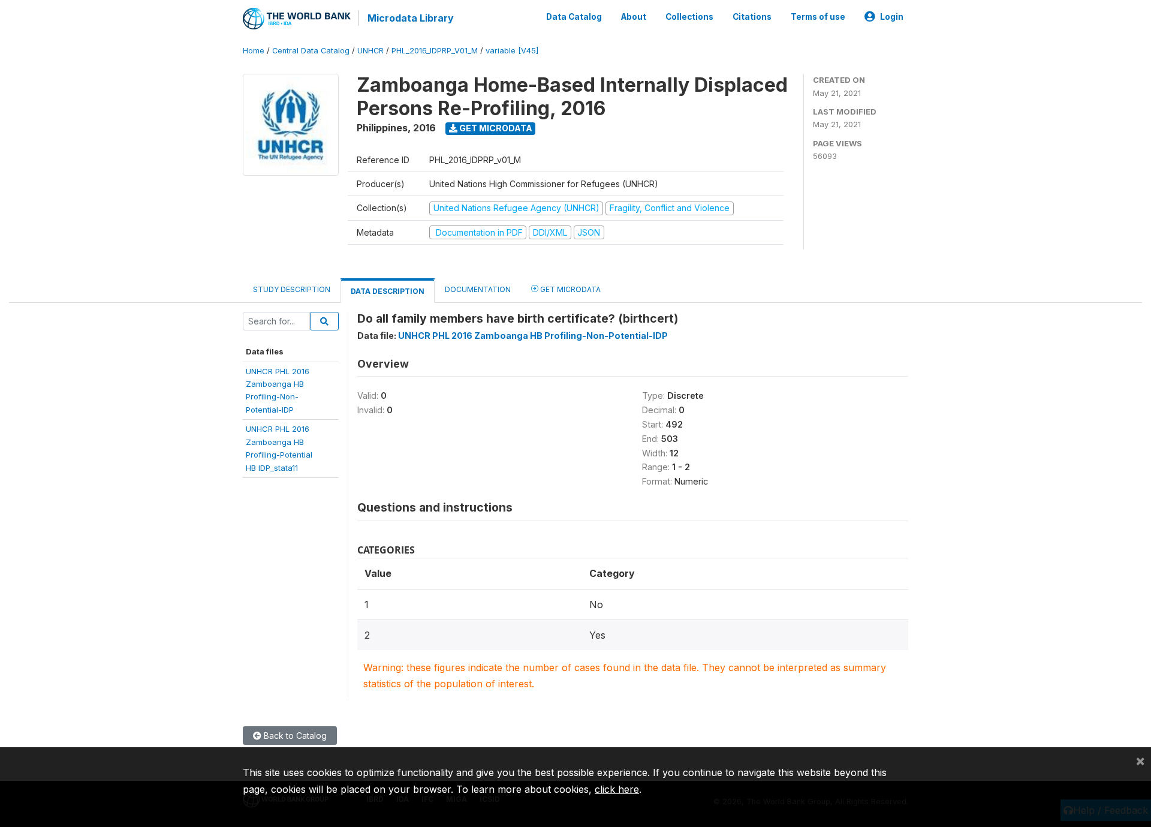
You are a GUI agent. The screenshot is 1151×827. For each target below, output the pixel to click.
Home (253, 50)
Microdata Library (410, 18)
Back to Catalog (294, 735)
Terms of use (818, 17)
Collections (689, 17)
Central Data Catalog (310, 50)
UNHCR (370, 50)
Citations (752, 17)
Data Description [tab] (387, 291)
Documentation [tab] (478, 289)
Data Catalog (574, 17)
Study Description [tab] (291, 289)
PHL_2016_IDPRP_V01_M (434, 50)
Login (891, 17)
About (633, 17)
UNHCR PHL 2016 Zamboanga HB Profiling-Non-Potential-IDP (533, 335)
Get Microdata (494, 128)
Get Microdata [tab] (569, 289)
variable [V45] (512, 50)
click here (617, 789)
